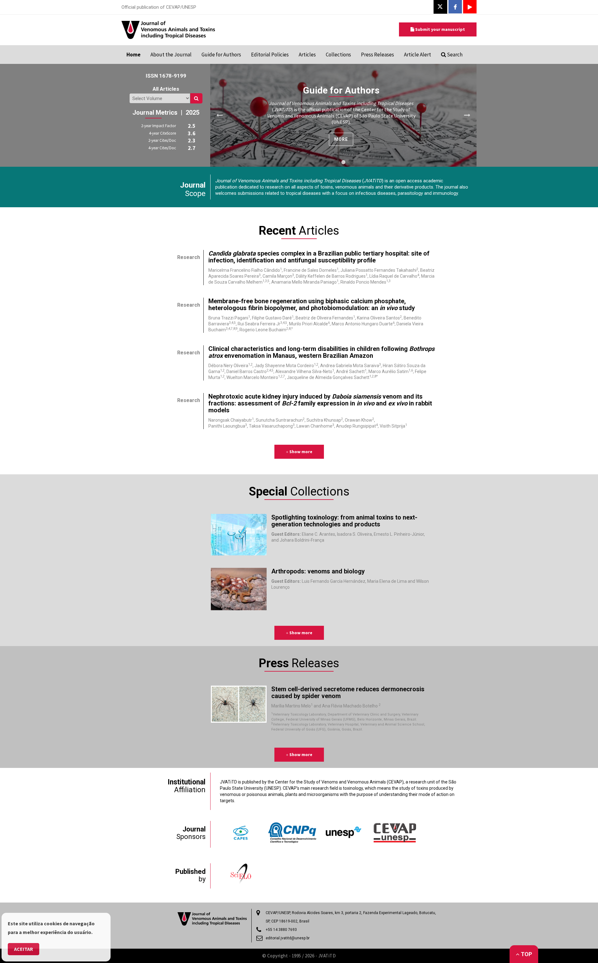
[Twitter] (440, 6)
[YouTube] (470, 7)
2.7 (192, 147)
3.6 (192, 133)
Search (454, 54)
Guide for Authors (221, 54)
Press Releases (377, 54)
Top (526, 954)
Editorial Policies (270, 54)
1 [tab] (335, 162)
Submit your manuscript (439, 29)
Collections (338, 54)
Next (467, 115)
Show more (300, 451)
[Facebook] (455, 7)
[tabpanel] (343, 115)
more (341, 139)
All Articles (166, 89)
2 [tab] (343, 162)
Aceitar (23, 949)
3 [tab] (352, 162)
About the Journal (171, 54)
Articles (307, 54)
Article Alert (417, 54)
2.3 (192, 140)
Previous (219, 115)
